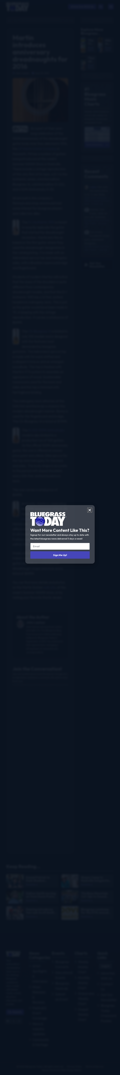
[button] (90, 510)
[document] (60, 537)
